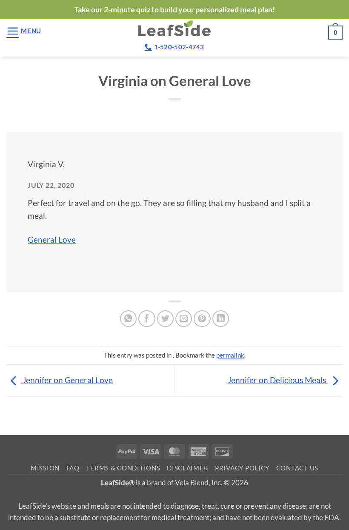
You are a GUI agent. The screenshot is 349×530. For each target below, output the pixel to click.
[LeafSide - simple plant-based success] (174, 28)
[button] (23, 31)
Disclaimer (187, 468)
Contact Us (297, 468)
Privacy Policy (242, 468)
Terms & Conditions (123, 468)
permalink (230, 355)
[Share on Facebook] (146, 318)
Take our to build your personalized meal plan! (174, 9)
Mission (45, 468)
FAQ (73, 468)
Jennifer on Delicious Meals (278, 380)
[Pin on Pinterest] (202, 318)
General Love (52, 239)
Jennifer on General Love (67, 380)
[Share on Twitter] (165, 318)
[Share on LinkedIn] (220, 318)
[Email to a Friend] (183, 318)
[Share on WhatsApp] (128, 318)
